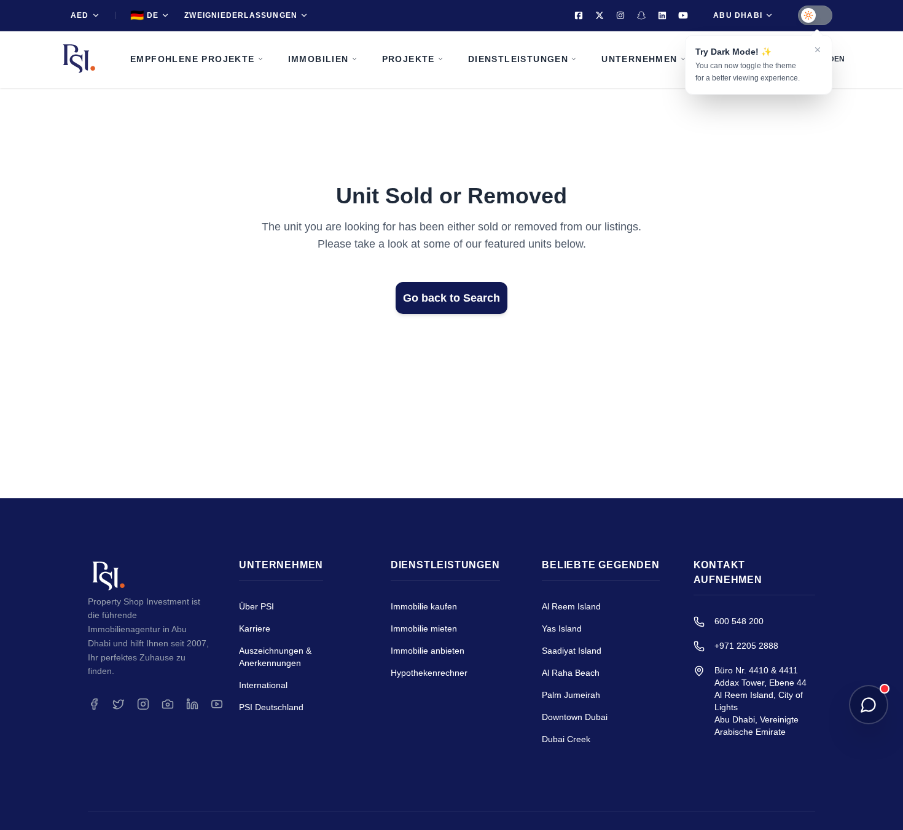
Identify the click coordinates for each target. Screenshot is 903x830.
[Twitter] (599, 15)
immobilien (318, 59)
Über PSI (256, 606)
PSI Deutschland (271, 707)
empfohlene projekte (192, 59)
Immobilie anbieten (427, 651)
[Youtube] (683, 15)
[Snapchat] (641, 15)
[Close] (817, 50)
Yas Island (562, 628)
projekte (408, 59)
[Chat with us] (868, 704)
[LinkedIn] (662, 15)
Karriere (254, 628)
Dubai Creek (566, 739)
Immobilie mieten (424, 628)
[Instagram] (620, 15)
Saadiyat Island (571, 651)
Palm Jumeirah (571, 695)
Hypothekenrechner (429, 673)
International (263, 685)
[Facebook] (578, 15)
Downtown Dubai (575, 717)
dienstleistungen (518, 59)
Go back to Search (451, 298)
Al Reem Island (571, 606)
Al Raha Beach (571, 673)
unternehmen (639, 59)
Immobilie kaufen (424, 606)
